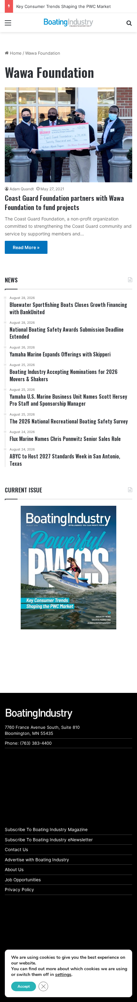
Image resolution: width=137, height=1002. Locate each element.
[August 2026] (68, 567)
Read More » (26, 247)
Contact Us (16, 849)
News (11, 280)
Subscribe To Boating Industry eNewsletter (49, 839)
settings (63, 975)
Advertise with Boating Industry (37, 859)
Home (15, 53)
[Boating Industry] (68, 22)
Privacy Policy (19, 889)
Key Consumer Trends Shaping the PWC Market (63, 6)
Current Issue (23, 490)
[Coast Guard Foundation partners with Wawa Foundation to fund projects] (68, 134)
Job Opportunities (23, 879)
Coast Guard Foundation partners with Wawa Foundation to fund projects (64, 202)
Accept (24, 986)
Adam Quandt (22, 188)
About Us (14, 869)
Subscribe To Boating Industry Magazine (46, 829)
